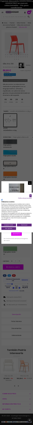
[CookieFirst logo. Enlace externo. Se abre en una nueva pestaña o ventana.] (2, 200)
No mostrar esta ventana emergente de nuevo (16, 239)
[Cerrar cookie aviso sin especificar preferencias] (30, 195)
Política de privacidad (25, 198)
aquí (9, 219)
